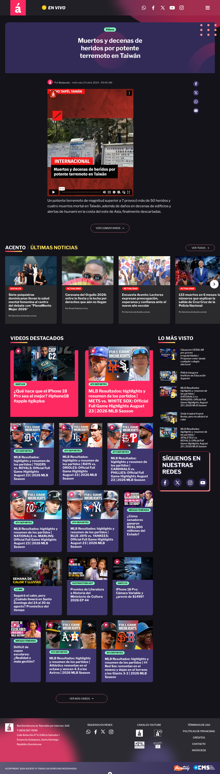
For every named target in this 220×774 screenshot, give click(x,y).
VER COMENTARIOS (111, 228)
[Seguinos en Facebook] (165, 483)
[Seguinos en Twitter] (177, 483)
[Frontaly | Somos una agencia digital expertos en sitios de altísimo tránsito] (182, 768)
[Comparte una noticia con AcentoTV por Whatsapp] (144, 8)
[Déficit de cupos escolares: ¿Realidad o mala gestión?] (25, 651)
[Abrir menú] (208, 7)
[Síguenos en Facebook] (153, 8)
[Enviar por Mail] (196, 110)
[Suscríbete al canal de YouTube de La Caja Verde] (158, 745)
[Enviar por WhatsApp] (196, 101)
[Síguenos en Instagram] (182, 8)
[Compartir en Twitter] (196, 92)
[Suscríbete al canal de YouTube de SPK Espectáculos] (139, 745)
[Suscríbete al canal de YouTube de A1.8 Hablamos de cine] (158, 733)
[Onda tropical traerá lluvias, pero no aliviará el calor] (184, 417)
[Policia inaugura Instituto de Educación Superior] (184, 376)
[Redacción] (50, 84)
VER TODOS (200, 248)
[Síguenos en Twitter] (163, 8)
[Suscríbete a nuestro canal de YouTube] (172, 8)
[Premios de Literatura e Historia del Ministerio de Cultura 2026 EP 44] (87, 586)
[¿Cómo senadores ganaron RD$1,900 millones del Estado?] (138, 521)
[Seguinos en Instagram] (190, 483)
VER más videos (82, 698)
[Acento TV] (18, 7)
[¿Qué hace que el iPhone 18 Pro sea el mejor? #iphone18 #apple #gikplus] (44, 381)
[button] (214, 284)
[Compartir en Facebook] (196, 84)
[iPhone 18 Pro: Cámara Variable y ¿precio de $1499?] (133, 586)
